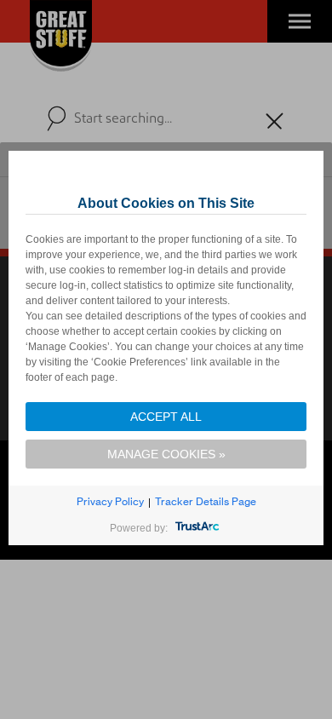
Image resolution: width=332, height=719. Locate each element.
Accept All (166, 416)
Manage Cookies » (166, 454)
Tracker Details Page (205, 501)
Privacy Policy (110, 501)
